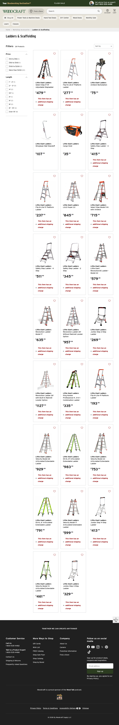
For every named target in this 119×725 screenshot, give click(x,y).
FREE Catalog (38, 651)
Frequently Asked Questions (16, 664)
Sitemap (85, 708)
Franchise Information (68, 651)
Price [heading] (8, 54)
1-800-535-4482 (13, 646)
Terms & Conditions (50, 708)
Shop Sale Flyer (39, 655)
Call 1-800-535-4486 (103, 4)
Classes (16, 24)
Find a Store (64, 655)
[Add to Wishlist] (54, 53)
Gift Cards (37, 644)
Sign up (100, 671)
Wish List (36, 647)
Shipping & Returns (13, 661)
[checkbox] (7, 59)
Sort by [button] (98, 46)
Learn (6, 24)
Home (8, 30)
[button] (103, 46)
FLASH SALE (59, 3)
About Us (63, 644)
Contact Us (10, 657)
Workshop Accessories (21, 30)
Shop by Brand (38, 662)
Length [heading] (9, 77)
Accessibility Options (68, 708)
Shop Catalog (38, 658)
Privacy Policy (92, 678)
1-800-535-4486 (13, 652)
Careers (63, 647)
